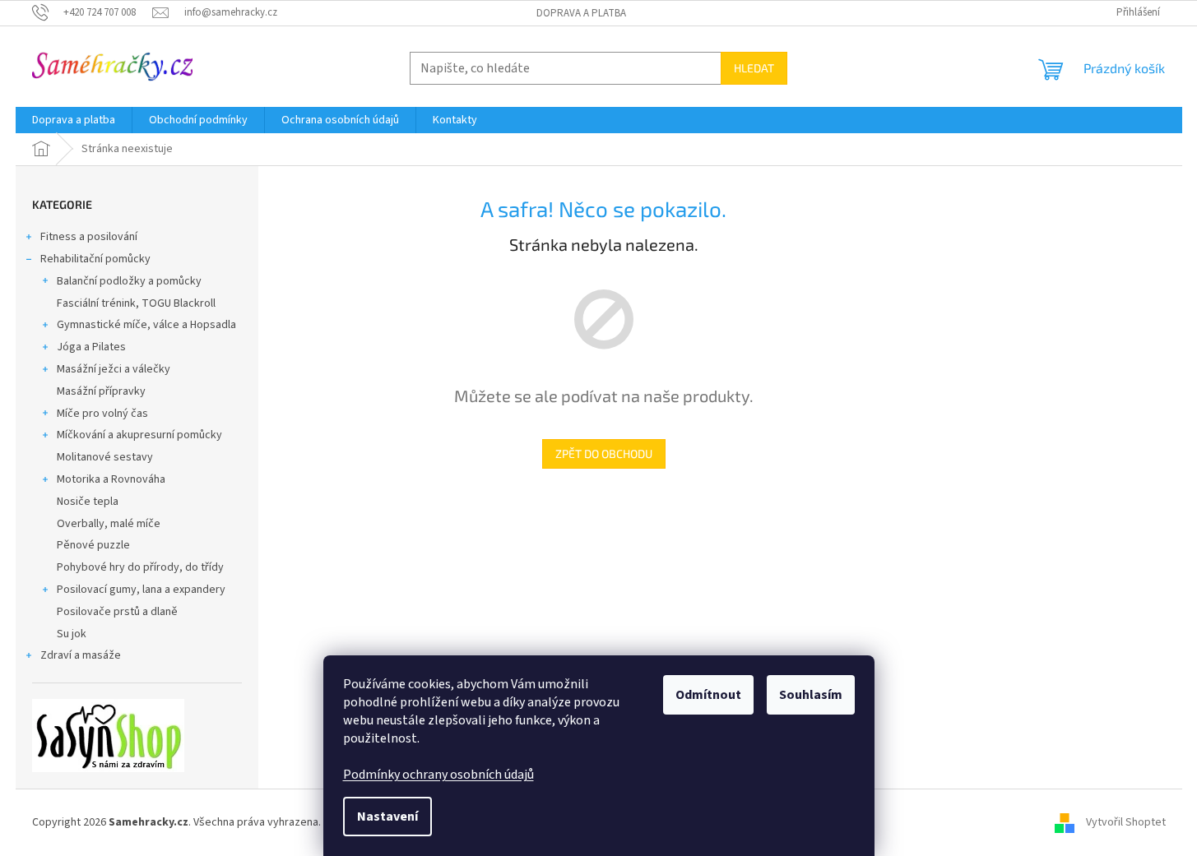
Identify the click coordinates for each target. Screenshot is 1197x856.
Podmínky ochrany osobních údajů (438, 775)
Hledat (754, 68)
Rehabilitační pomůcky (95, 259)
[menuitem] (74, 120)
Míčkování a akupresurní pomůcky (139, 435)
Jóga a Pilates (91, 347)
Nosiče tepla (87, 501)
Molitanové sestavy (105, 457)
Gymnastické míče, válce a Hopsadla (146, 325)
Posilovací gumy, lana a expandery (141, 589)
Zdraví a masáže (80, 655)
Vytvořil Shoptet (1126, 822)
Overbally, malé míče (108, 524)
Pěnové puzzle (93, 545)
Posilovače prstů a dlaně (117, 612)
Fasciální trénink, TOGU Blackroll (136, 303)
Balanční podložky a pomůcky (129, 281)
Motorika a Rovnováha (111, 479)
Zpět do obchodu (603, 453)
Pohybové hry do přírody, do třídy (140, 567)
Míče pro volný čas (102, 413)
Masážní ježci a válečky (113, 369)
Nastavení (387, 816)
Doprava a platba (581, 13)
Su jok (71, 634)
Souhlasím (810, 695)
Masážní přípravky (101, 391)
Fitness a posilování (88, 237)
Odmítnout (708, 695)
